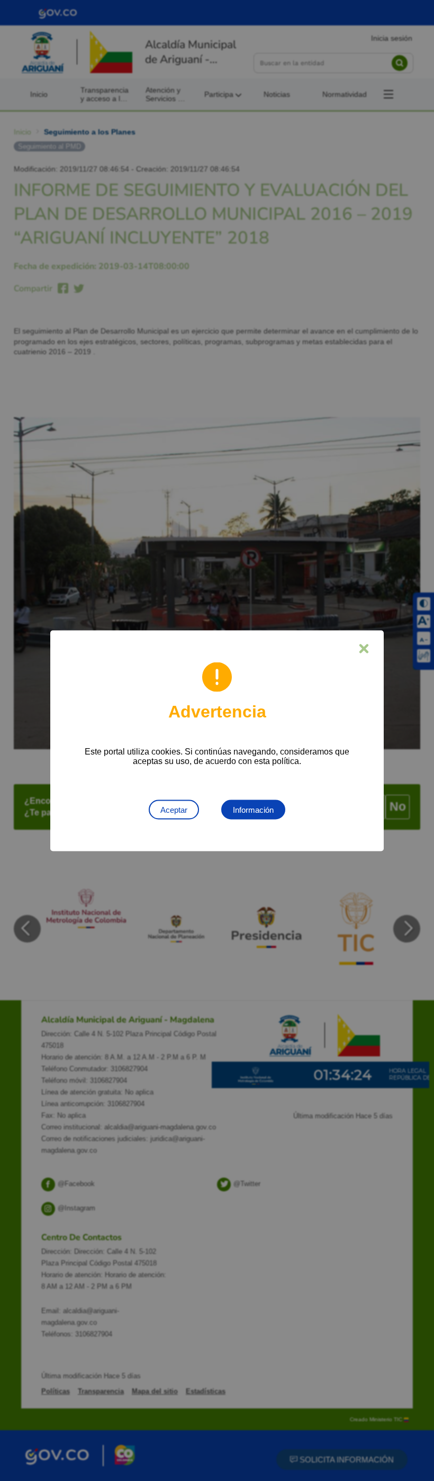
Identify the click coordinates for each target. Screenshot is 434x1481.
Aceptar (173, 809)
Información (253, 809)
